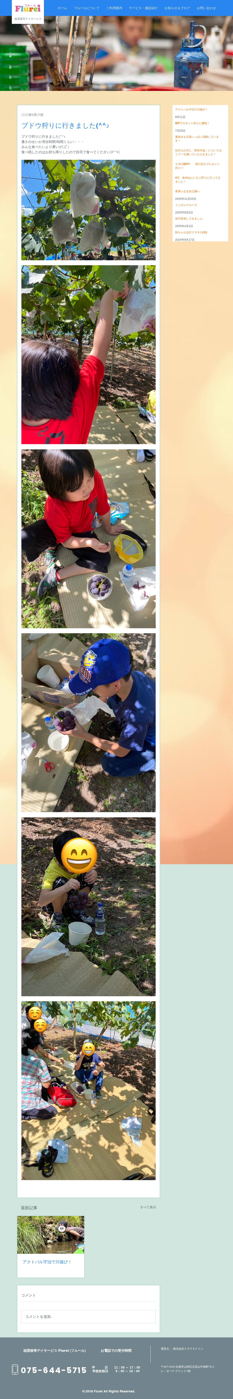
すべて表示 (148, 1207)
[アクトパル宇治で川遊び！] (50, 1235)
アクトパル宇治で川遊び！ (47, 1261)
